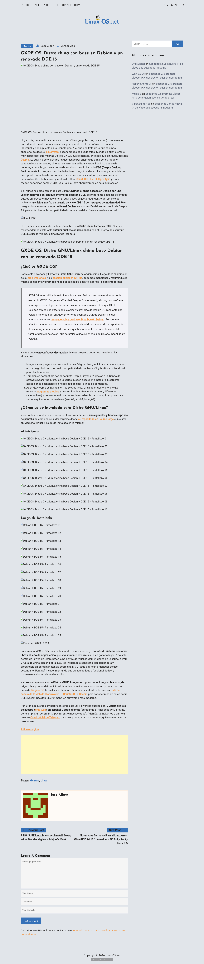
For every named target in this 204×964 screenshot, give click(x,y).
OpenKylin (104, 179)
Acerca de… (43, 5)
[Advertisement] (74, 754)
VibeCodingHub (141, 103)
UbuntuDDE (82, 179)
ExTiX (93, 179)
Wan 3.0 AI (138, 73)
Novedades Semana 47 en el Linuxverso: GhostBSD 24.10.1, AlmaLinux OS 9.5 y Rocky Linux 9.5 (101, 839)
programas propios (47, 391)
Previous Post (36, 830)
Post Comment (31, 921)
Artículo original (30, 729)
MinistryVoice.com (105, 960)
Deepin (25, 159)
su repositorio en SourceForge (96, 419)
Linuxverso (52, 151)
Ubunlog (27, 46)
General (34, 780)
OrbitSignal (138, 63)
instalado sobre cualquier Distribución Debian (77, 319)
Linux (44, 780)
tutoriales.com (68, 5)
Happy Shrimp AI (142, 83)
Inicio (25, 5)
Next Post (115, 830)
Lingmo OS (37, 690)
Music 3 (136, 93)
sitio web (40, 709)
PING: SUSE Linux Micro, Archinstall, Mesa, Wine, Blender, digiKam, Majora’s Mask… (46, 837)
